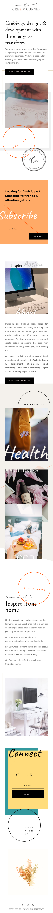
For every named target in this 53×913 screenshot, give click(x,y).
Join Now (38, 236)
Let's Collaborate (19, 72)
